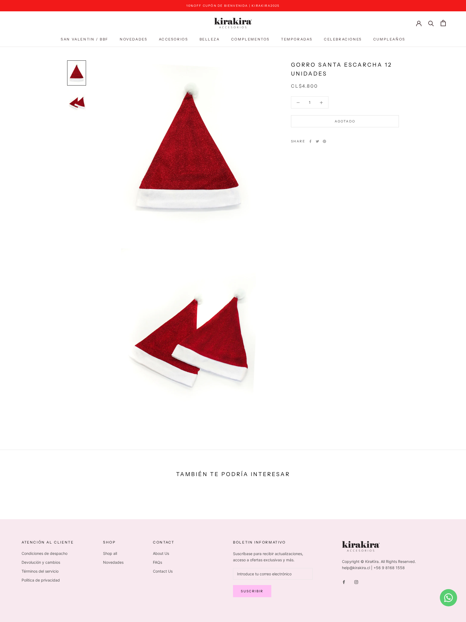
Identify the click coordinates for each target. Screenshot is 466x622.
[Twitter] (317, 141)
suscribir (252, 591)
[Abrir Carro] (443, 23)
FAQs (157, 562)
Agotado (345, 121)
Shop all (110, 553)
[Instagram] (356, 582)
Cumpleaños (389, 39)
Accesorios (173, 39)
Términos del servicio (40, 571)
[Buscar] (431, 23)
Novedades (133, 39)
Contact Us (163, 571)
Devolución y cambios (41, 562)
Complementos (250, 39)
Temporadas (297, 39)
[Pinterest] (324, 141)
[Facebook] (310, 141)
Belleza (210, 39)
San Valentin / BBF (84, 39)
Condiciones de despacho (44, 553)
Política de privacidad (41, 580)
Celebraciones (343, 39)
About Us (161, 553)
